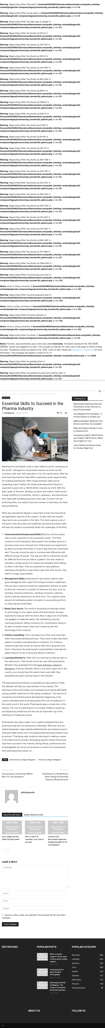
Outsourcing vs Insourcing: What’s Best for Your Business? (17, 775)
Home (4, 394)
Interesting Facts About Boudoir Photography (57, 972)
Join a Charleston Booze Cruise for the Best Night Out (87, 446)
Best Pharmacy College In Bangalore (23, 760)
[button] (100, 391)
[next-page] (8, 850)
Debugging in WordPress (83, 350)
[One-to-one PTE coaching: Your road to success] (35, 827)
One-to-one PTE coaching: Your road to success (34, 839)
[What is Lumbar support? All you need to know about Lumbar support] (42, 957)
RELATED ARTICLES (12, 815)
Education (13, 394)
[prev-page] (3, 850)
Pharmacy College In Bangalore (50, 760)
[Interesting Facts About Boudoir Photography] (42, 972)
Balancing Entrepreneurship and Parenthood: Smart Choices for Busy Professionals (88, 407)
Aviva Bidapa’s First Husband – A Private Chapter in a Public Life (88, 415)
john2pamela (9, 413)
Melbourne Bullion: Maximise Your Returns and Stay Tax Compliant (88, 422)
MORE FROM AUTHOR (33, 815)
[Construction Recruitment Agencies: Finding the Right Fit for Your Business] (58, 827)
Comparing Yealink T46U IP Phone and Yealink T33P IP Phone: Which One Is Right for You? (88, 438)
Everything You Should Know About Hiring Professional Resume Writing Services (55, 777)
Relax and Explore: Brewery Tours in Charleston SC (88, 429)
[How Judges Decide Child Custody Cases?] (12, 827)
